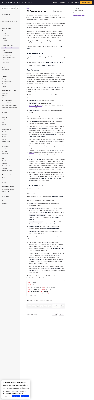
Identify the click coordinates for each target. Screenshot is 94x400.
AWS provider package (50, 224)
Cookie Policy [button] (14, 391)
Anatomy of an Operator (57, 150)
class (54, 87)
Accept (24, 396)
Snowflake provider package (37, 136)
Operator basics (77, 12)
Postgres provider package (52, 228)
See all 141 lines (32, 295)
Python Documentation (48, 65)
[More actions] (64, 11)
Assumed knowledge (78, 10)
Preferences (7, 396)
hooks (55, 141)
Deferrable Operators (35, 159)
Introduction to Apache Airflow (54, 62)
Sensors (31, 152)
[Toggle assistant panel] (17, 8)
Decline (15, 396)
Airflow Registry (36, 121)
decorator (48, 212)
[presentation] (46, 287)
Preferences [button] (21, 393)
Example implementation (79, 15)
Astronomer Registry (57, 196)
